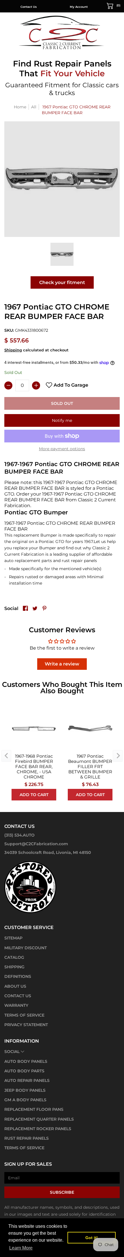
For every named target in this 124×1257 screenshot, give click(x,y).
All (33, 107)
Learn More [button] (21, 1247)
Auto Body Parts (24, 1071)
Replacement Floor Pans (33, 1109)
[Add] (36, 385)
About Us (15, 986)
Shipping (13, 350)
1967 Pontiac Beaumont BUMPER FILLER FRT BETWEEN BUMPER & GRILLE (90, 767)
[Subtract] (8, 385)
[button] (114, 5)
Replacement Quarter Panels (39, 1119)
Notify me (62, 420)
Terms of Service (24, 1015)
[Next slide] (118, 756)
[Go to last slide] (6, 756)
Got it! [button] (91, 1237)
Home (20, 107)
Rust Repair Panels (26, 1138)
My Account (79, 7)
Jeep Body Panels (25, 1090)
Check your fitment (62, 282)
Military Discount (25, 947)
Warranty (16, 1005)
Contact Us (28, 7)
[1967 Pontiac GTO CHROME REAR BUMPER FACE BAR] (62, 254)
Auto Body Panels (25, 1061)
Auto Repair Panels (27, 1080)
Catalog (14, 957)
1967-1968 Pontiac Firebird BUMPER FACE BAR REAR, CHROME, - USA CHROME (34, 767)
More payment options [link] (62, 448)
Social (12, 1051)
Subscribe (62, 1192)
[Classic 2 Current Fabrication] (62, 32)
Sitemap (13, 938)
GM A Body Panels (25, 1099)
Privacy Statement (26, 1024)
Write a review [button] (62, 664)
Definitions (17, 976)
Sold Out (62, 403)
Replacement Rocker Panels (37, 1128)
